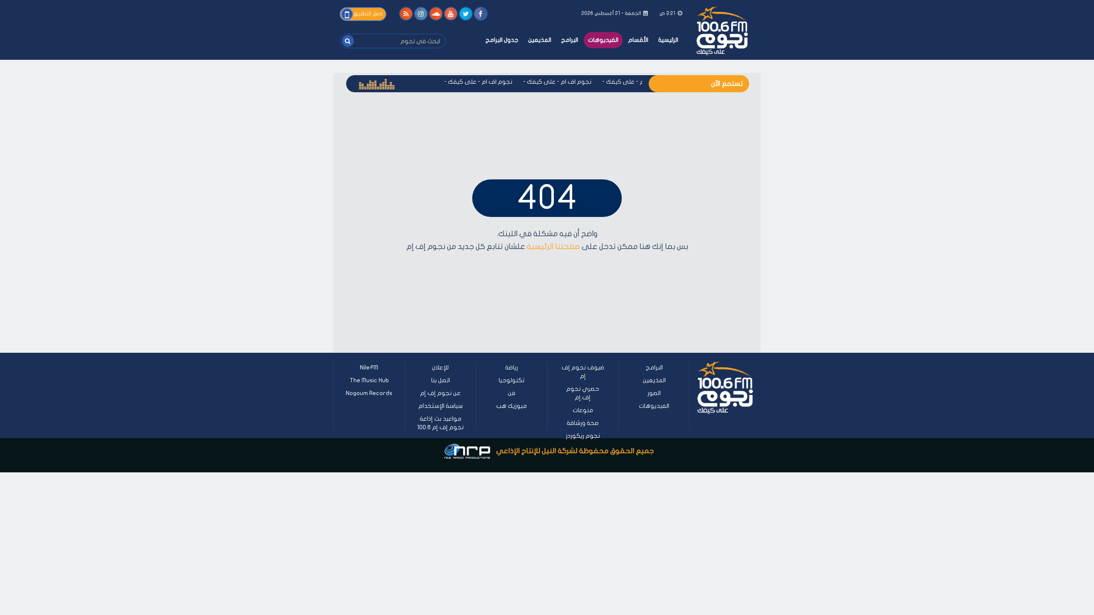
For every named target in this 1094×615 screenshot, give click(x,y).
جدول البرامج (501, 40)
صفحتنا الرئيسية (553, 247)
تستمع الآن (727, 83)
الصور (654, 393)
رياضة (511, 367)
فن (511, 393)
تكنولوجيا (511, 380)
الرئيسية (668, 40)
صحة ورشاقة (583, 423)
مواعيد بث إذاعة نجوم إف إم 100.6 (440, 423)
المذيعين (539, 40)
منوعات (583, 410)
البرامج (569, 40)
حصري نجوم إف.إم (582, 393)
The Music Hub (369, 380)
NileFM (369, 367)
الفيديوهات (603, 40)
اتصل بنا (440, 380)
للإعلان (440, 367)
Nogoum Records (369, 393)
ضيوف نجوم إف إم (583, 371)
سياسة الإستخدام (440, 406)
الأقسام (638, 40)
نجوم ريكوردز (583, 436)
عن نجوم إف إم (440, 393)
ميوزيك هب (511, 406)
